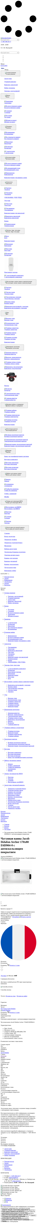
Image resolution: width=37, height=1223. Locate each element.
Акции (6, 578)
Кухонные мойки (9, 632)
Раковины (7, 619)
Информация (8, 580)
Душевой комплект (10, 1150)
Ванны (6, 606)
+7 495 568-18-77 (6, 41)
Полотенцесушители (10, 739)
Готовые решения (9, 593)
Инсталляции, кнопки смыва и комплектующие (19, 681)
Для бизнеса (8, 582)
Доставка (3, 975)
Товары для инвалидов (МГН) (13, 773)
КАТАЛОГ (4, 65)
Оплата (6, 583)
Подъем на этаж (11, 996)
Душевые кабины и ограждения (14, 727)
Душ (5, 695)
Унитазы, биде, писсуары (12, 665)
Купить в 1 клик (15, 965)
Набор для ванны (9, 1155)
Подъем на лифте (22, 996)
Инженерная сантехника (11, 709)
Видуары (7, 749)
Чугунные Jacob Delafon (8, 1008)
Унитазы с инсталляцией (12, 1153)
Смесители (7, 644)
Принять (33, 1215)
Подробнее (15, 917)
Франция (3, 1056)
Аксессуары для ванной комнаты (14, 785)
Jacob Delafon (5, 1052)
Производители (9, 577)
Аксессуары (8, 1149)
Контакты (7, 585)
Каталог (3, 811)
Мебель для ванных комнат (12, 760)
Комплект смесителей (11, 1152)
